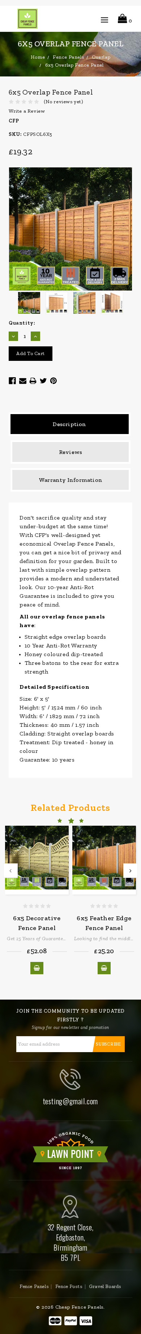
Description (69, 424)
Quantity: (22, 323)
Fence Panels (34, 1286)
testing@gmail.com (70, 1101)
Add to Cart (36, 968)
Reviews (70, 452)
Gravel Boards (105, 1286)
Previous (10, 870)
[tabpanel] (36, 900)
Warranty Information (70, 479)
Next (130, 870)
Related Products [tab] (70, 807)
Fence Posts (69, 1286)
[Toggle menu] (104, 21)
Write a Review (27, 111)
